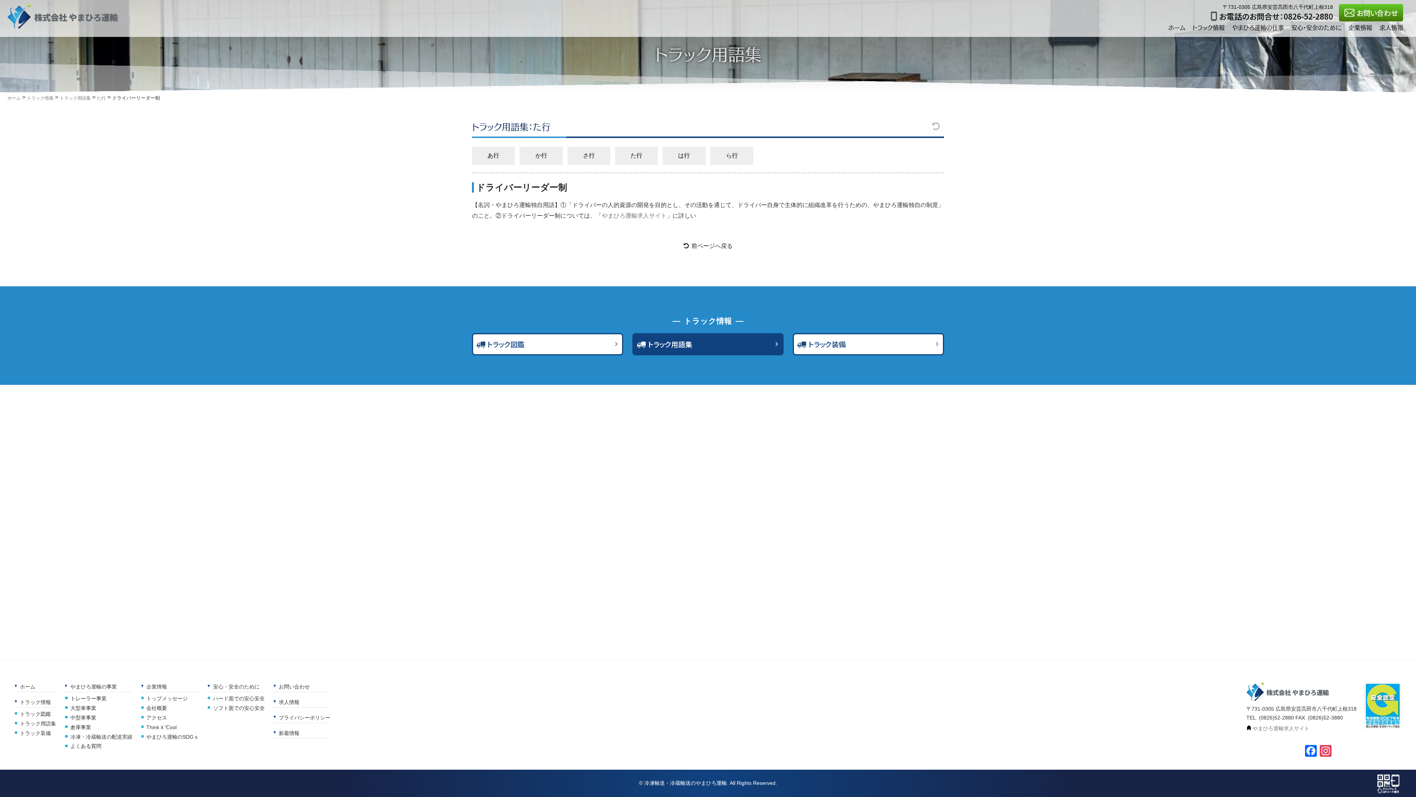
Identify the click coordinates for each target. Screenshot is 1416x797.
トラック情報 (1209, 27)
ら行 (732, 155)
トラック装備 (827, 344)
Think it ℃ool (161, 727)
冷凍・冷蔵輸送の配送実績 (101, 737)
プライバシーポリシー (304, 718)
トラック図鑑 (505, 344)
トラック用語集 (670, 344)
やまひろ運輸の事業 (93, 687)
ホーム (1176, 27)
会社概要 (156, 708)
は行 (684, 155)
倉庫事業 (80, 727)
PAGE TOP (1408, 778)
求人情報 (1391, 27)
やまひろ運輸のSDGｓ (172, 737)
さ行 (589, 155)
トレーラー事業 (88, 698)
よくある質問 (85, 746)
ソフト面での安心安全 (238, 708)
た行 (636, 155)
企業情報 (1360, 27)
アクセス (156, 718)
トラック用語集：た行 (511, 126)
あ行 (493, 155)
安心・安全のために (1316, 27)
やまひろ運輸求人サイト (634, 216)
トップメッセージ (167, 698)
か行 (541, 155)
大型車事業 (83, 708)
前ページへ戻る (712, 246)
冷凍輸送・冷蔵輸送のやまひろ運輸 (685, 783)
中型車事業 (83, 718)
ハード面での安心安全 (238, 698)
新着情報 (289, 733)
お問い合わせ (1377, 13)
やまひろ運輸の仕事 (1258, 27)
